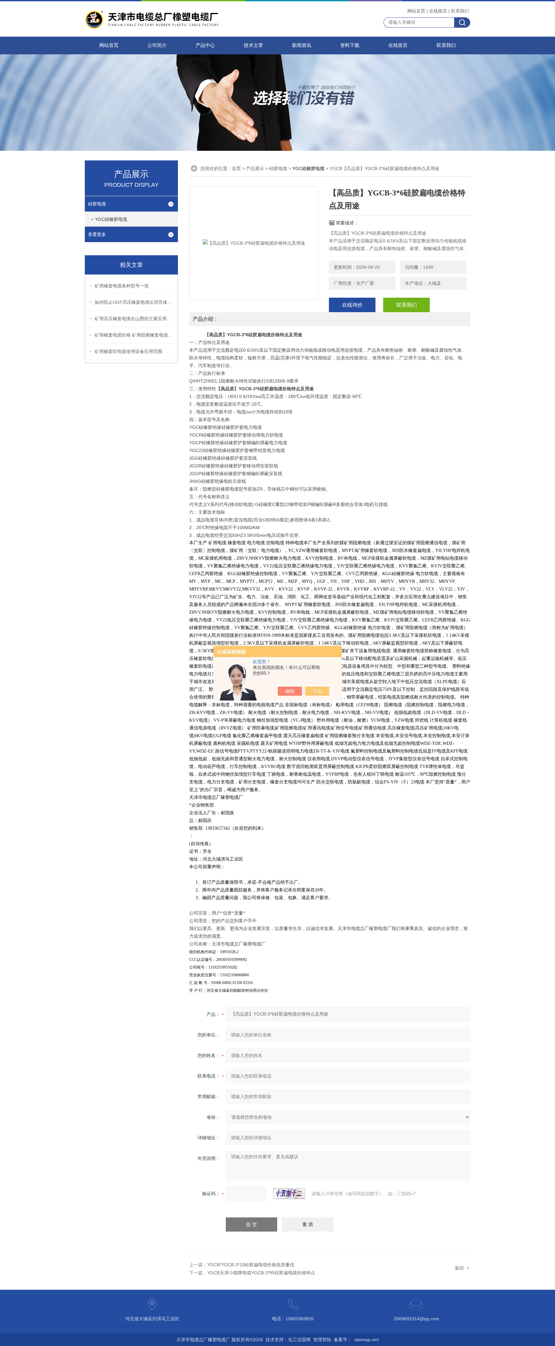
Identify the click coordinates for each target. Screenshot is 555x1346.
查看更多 (97, 234)
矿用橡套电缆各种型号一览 (122, 285)
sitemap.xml (366, 1339)
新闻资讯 (301, 45)
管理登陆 (322, 1339)
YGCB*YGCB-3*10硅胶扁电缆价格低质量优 (250, 1264)
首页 (236, 168)
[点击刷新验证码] (289, 1193)
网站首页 (416, 11)
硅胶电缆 (97, 203)
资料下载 (349, 45)
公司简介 (157, 45)
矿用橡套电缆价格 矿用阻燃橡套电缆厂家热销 (135, 335)
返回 (459, 1267)
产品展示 (255, 168)
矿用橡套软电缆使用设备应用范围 (128, 351)
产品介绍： (205, 319)
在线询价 (352, 305)
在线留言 (438, 11)
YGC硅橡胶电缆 (111, 219)
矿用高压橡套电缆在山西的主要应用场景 (135, 318)
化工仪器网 (299, 1339)
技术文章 (253, 45)
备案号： (343, 1339)
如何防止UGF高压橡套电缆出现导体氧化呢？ (135, 302)
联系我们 (460, 11)
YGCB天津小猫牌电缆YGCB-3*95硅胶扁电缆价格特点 (261, 1272)
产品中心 (205, 45)
